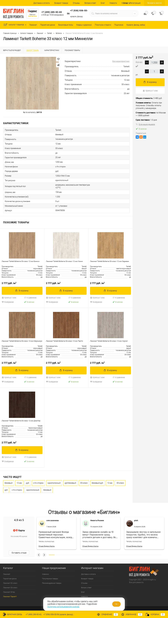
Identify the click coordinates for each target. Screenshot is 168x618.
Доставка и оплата (41, 3)
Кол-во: (139, 62)
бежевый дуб (97, 483)
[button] (39, 555)
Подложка (118, 25)
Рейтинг (32, 15)
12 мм (19, 483)
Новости (113, 3)
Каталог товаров (16, 25)
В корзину (23, 290)
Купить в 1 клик (10, 297)
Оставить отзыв (19, 552)
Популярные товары (50, 579)
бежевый (8, 483)
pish (136, 520)
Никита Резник (97, 520)
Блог (103, 3)
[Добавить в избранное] (58, 59)
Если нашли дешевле (147, 124)
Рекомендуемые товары (51, 583)
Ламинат (33, 25)
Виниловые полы (65, 25)
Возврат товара (61, 3)
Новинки (45, 574)
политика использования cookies (63, 606)
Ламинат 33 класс (10, 588)
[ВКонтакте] (137, 137)
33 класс (84, 483)
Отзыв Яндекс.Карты (47, 546)
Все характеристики (120, 61)
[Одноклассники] (141, 137)
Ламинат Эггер (9, 592)
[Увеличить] (32, 83)
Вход (125, 3)
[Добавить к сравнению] (58, 65)
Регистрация (135, 3)
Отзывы (76, 3)
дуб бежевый (70, 483)
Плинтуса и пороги (103, 25)
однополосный (54, 483)
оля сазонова (52, 520)
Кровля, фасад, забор (136, 25)
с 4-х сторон (38, 483)
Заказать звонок (154, 3)
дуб (27, 483)
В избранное (9, 302)
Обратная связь (14, 614)
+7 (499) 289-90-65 (51, 12)
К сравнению (31, 297)
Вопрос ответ (90, 3)
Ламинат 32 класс (10, 583)
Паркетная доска (47, 25)
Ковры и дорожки (84, 25)
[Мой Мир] (144, 137)
